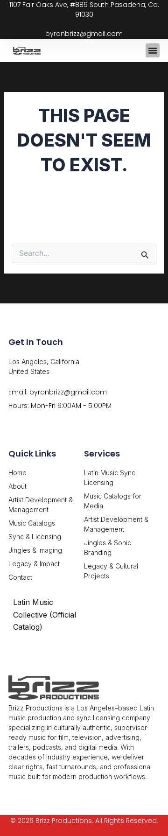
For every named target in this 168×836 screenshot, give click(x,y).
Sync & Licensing (34, 537)
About (17, 486)
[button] (153, 50)
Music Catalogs (31, 523)
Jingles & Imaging (35, 550)
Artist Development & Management (40, 504)
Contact (20, 577)
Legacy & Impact (34, 564)
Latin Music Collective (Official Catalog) (44, 614)
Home (17, 473)
